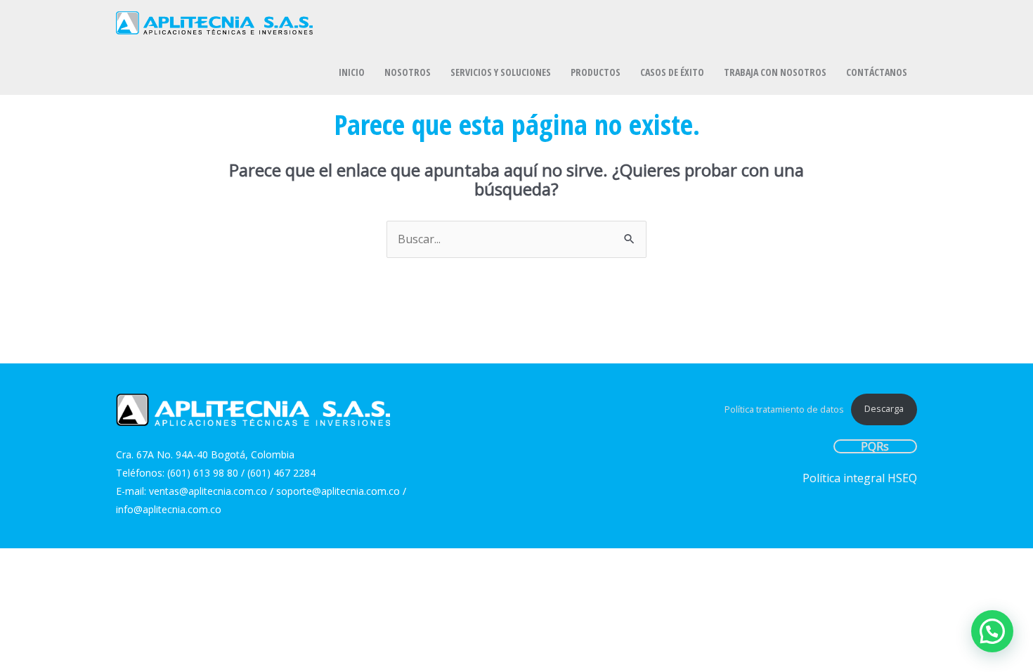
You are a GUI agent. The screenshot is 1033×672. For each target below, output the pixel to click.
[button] (992, 631)
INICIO (352, 72)
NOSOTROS (407, 72)
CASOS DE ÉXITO (672, 72)
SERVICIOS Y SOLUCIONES (500, 72)
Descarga (884, 408)
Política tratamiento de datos (784, 408)
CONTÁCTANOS (876, 72)
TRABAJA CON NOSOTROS (775, 72)
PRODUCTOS (596, 72)
